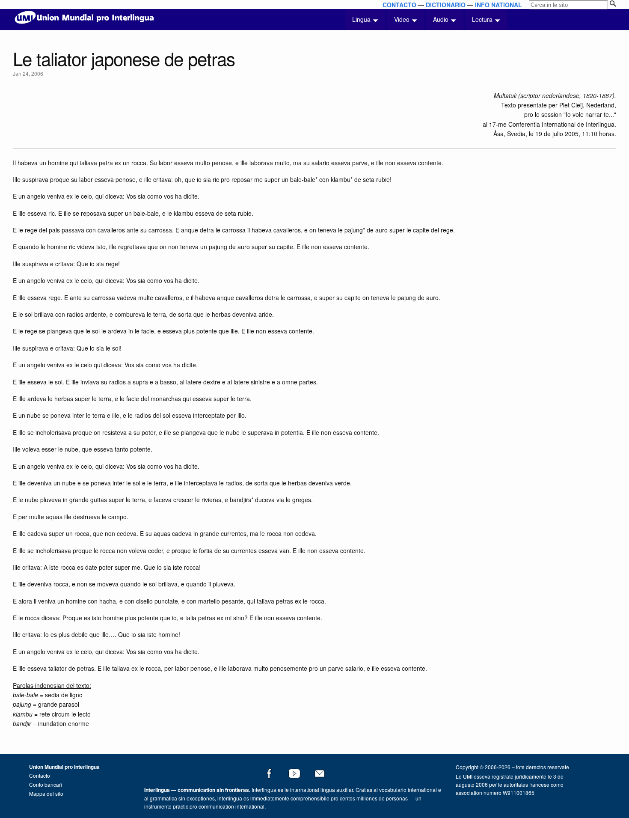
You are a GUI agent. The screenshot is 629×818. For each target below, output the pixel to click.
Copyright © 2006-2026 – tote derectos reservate (512, 766)
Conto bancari (45, 784)
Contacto (39, 775)
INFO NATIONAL (498, 4)
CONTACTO (399, 4)
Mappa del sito (46, 793)
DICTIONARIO (446, 4)
